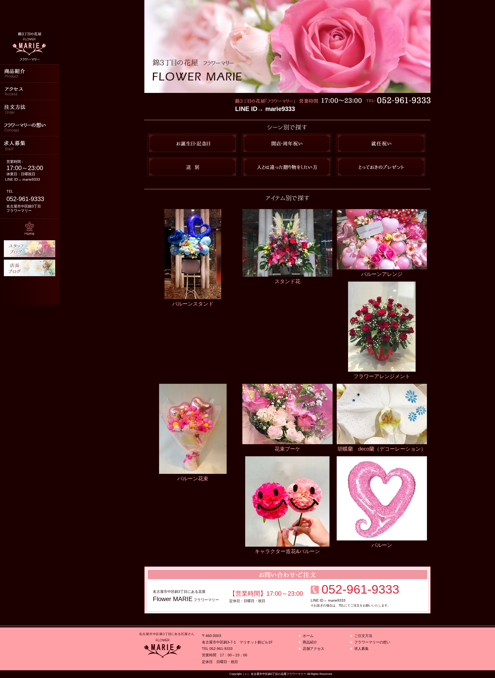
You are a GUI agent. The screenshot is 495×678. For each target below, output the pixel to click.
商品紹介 (29, 73)
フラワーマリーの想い (29, 127)
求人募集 (29, 145)
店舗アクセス (313, 649)
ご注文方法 (363, 636)
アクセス (29, 91)
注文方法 (29, 109)
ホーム (308, 636)
